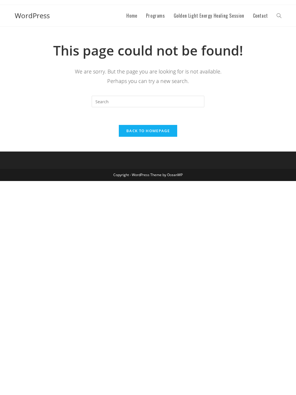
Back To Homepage (148, 130)
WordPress (32, 15)
